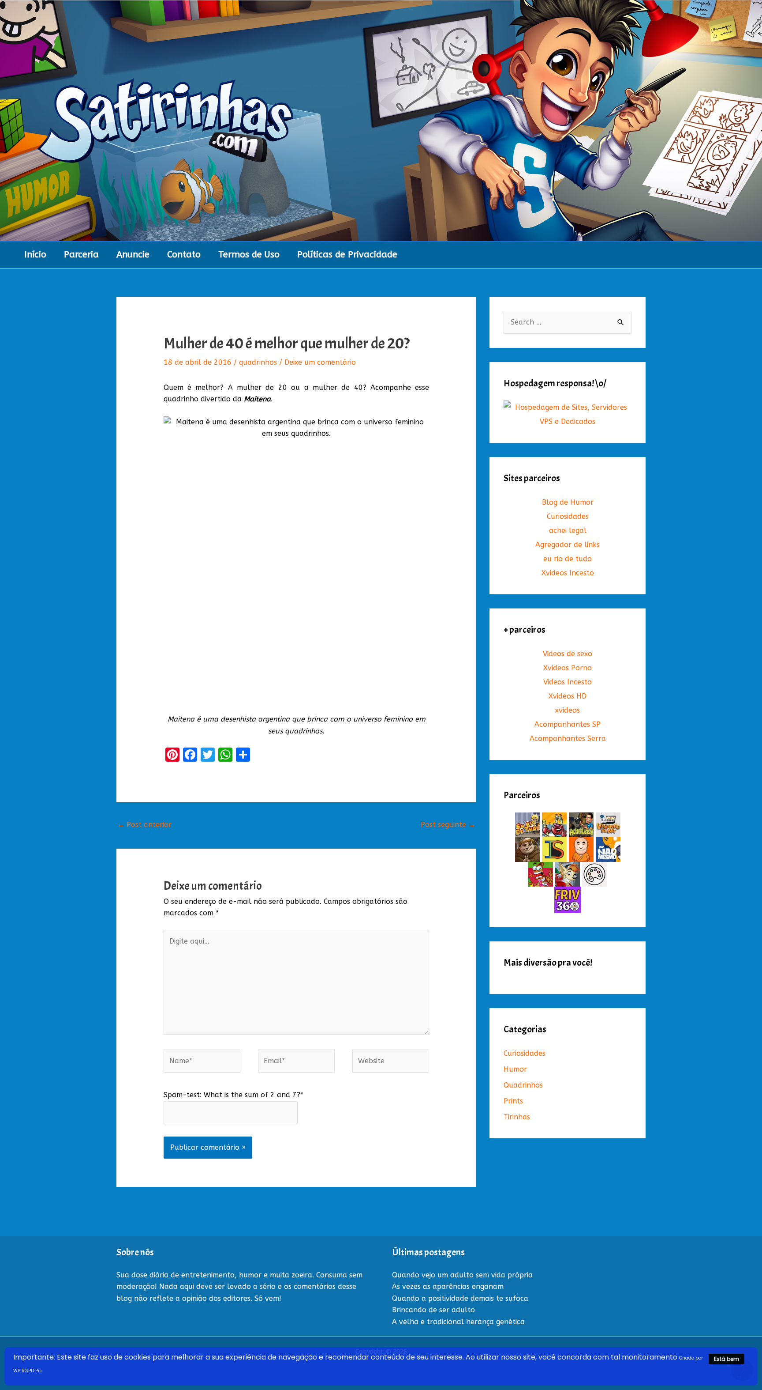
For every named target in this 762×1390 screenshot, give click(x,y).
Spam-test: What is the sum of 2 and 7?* (233, 1095)
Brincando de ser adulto (433, 1310)
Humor (515, 1069)
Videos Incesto (567, 682)
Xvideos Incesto (568, 573)
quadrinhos (258, 362)
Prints (513, 1101)
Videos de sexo (567, 654)
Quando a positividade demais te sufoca (460, 1298)
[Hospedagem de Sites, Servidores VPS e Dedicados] (567, 414)
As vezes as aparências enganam (448, 1286)
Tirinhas (517, 1117)
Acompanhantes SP (567, 724)
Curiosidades (568, 516)
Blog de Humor (568, 502)
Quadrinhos (523, 1085)
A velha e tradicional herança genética (458, 1322)
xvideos (567, 710)
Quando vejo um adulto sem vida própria (462, 1275)
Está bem (726, 1359)
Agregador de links (567, 544)
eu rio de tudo (567, 559)
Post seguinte (448, 824)
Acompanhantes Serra (568, 738)
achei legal (567, 530)
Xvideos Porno (567, 668)
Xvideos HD (567, 696)
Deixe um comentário (320, 362)
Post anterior (144, 824)
